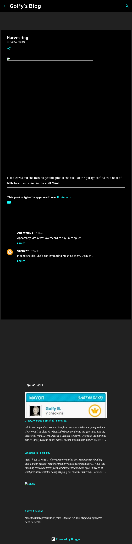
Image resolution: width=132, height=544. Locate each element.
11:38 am (38, 233)
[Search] (46, 6)
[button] (9, 49)
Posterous (64, 197)
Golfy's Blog (25, 6)
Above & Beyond (34, 511)
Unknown (23, 250)
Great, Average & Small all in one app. (46, 420)
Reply (21, 243)
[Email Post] (9, 203)
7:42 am (34, 251)
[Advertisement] (66, 349)
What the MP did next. (37, 452)
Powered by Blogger (68, 539)
